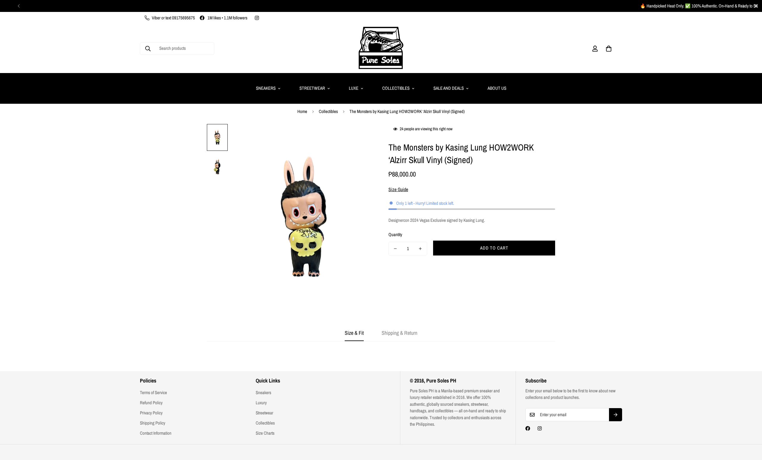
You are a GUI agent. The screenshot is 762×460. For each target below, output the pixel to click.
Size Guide (398, 189)
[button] (609, 48)
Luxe (353, 88)
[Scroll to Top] (750, 427)
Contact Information (155, 433)
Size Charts (265, 433)
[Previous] (18, 6)
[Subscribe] (615, 414)
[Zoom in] (361, 136)
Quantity (395, 234)
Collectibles (396, 88)
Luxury (261, 402)
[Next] (743, 6)
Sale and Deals (448, 88)
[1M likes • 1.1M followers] (527, 428)
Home (302, 111)
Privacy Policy (151, 413)
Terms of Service (153, 392)
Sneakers (266, 88)
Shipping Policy (152, 423)
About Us (497, 88)
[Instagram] (256, 18)
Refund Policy (151, 402)
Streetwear (312, 88)
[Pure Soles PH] (381, 48)
